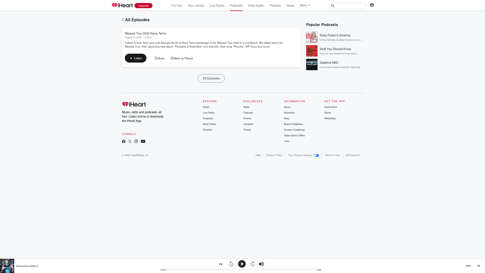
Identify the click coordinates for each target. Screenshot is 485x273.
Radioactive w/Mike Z (27, 266)
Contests (248, 124)
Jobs (286, 141)
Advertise (289, 112)
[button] (135, 58)
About (287, 107)
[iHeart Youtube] (143, 142)
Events (247, 118)
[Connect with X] (129, 142)
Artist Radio (256, 5)
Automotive (330, 107)
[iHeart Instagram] (136, 142)
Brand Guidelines (293, 124)
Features (248, 112)
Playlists (275, 5)
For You (176, 5)
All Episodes (137, 19)
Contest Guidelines (294, 129)
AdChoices (351, 155)
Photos (247, 129)
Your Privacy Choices (300, 155)
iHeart (206, 107)
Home (327, 112)
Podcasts (236, 5)
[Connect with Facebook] (123, 142)
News (290, 5)
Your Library (196, 5)
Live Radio (217, 5)
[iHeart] (122, 5)
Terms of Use (332, 155)
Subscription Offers (294, 135)
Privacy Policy (274, 155)
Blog (286, 118)
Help (258, 155)
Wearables (330, 118)
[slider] (272, 264)
